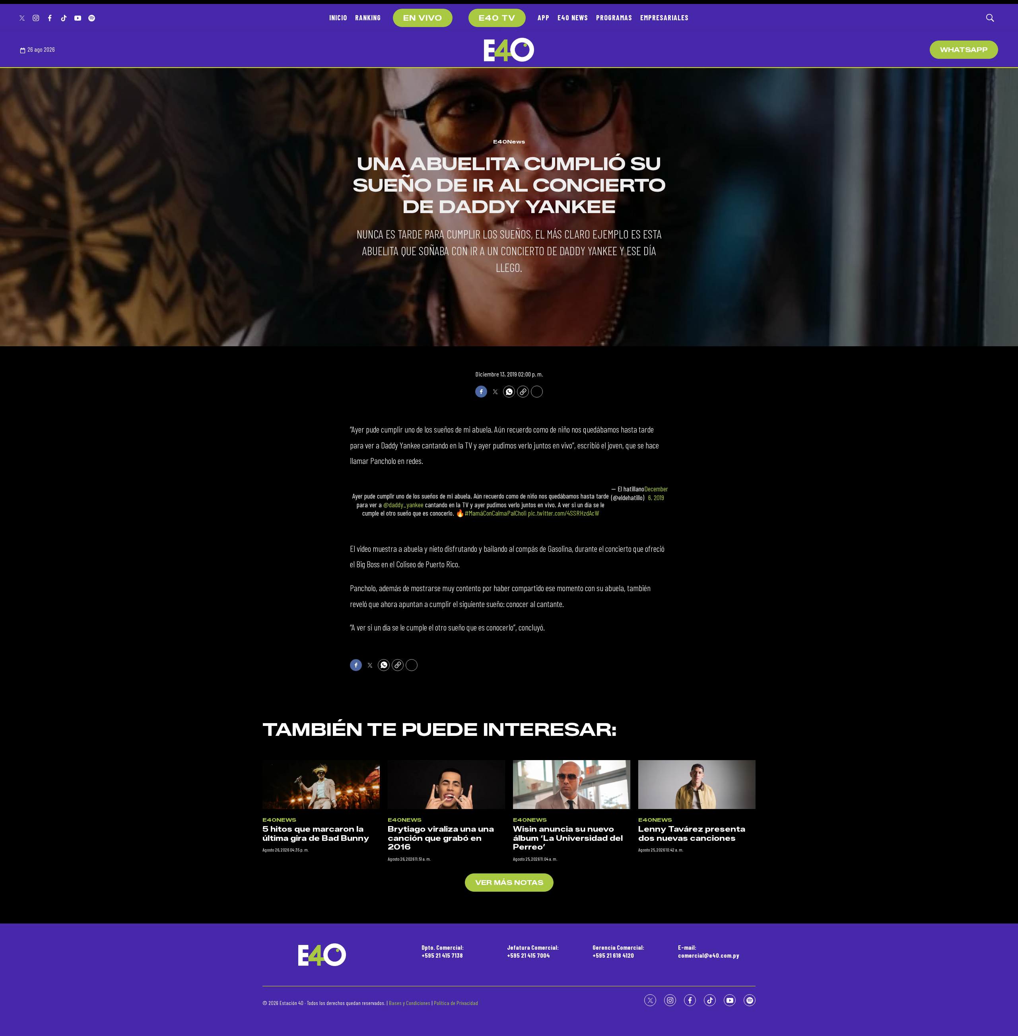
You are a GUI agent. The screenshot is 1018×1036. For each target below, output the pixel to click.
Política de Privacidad (456, 1002)
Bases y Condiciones (409, 1002)
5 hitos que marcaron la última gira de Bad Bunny (315, 834)
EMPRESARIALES (664, 17)
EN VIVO (422, 18)
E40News (509, 141)
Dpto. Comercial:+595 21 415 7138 (443, 950)
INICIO (338, 17)
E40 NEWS (573, 17)
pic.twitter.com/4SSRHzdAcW (563, 512)
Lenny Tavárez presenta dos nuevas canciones (691, 834)
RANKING (368, 17)
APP (544, 17)
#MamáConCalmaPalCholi (495, 512)
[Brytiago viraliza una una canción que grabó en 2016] (446, 784)
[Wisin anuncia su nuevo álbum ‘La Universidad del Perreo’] (571, 784)
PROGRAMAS (614, 17)
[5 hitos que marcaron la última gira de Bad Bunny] (321, 784)
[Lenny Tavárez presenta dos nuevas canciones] (697, 784)
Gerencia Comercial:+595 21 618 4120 (618, 950)
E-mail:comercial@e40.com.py (708, 950)
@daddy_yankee (403, 504)
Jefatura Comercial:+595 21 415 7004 (533, 950)
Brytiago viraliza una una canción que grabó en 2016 (441, 838)
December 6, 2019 (656, 493)
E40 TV (497, 18)
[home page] (509, 50)
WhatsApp (964, 50)
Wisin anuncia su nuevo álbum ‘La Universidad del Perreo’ (568, 838)
